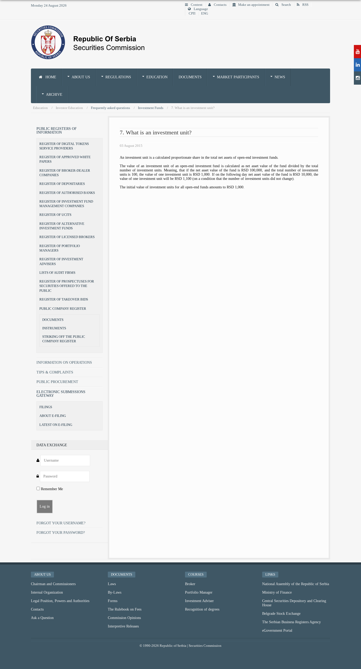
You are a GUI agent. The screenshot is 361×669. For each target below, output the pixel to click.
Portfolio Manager (198, 592)
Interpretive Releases (123, 626)
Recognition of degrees (202, 609)
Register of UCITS (55, 215)
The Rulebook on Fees (124, 609)
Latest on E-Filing (55, 425)
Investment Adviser (199, 601)
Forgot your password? (60, 533)
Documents (190, 77)
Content (196, 5)
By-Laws (114, 592)
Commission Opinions (124, 618)
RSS (305, 5)
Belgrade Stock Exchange (281, 614)
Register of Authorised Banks (67, 193)
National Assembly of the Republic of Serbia (295, 584)
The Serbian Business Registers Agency (291, 622)
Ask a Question (42, 618)
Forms (112, 601)
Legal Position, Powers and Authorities (60, 601)
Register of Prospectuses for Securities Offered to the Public (66, 286)
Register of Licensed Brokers (67, 237)
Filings (45, 407)
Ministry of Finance (277, 592)
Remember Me (51, 489)
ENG (204, 13)
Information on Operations (64, 363)
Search (286, 5)
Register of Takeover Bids (63, 299)
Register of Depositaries (62, 184)
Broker (190, 584)
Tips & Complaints (54, 372)
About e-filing (52, 416)
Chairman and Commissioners (53, 584)
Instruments (54, 328)
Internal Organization (47, 592)
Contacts (219, 5)
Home (50, 77)
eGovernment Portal (277, 630)
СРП (192, 13)
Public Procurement (57, 382)
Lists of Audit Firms (57, 273)
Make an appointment (254, 5)
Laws (112, 584)
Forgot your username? (60, 523)
